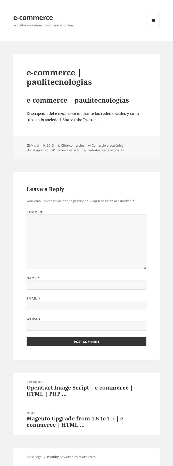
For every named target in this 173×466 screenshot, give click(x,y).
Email (33, 298)
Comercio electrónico (107, 145)
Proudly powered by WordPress (71, 457)
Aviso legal (35, 457)
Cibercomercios (72, 145)
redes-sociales (113, 150)
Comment (35, 212)
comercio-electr (67, 150)
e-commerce (33, 17)
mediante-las (90, 150)
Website (34, 319)
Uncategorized (38, 150)
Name (33, 278)
